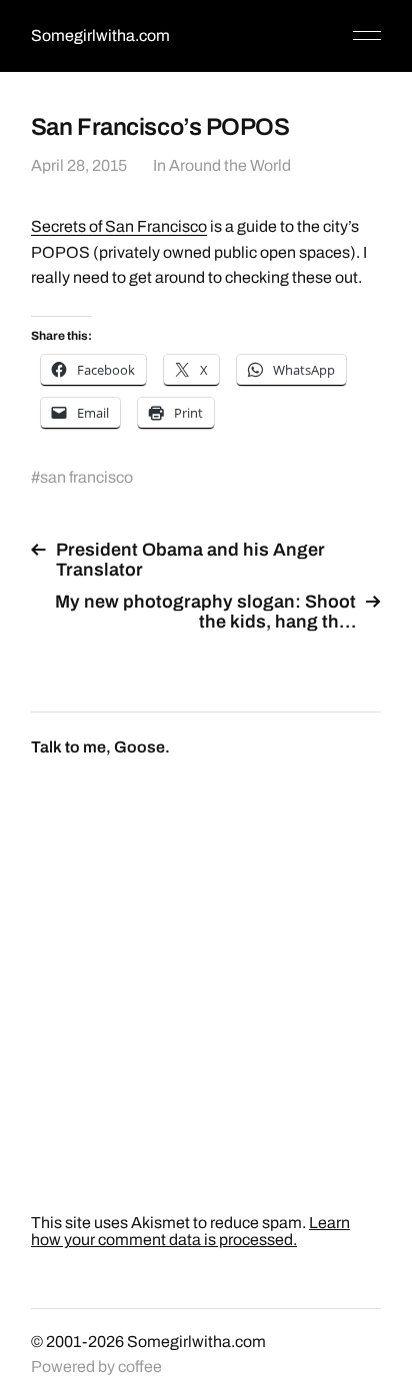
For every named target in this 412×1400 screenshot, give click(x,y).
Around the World (230, 165)
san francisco (86, 477)
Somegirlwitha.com (100, 35)
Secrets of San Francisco (119, 226)
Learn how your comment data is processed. (190, 1231)
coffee (140, 1366)
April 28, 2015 (79, 165)
